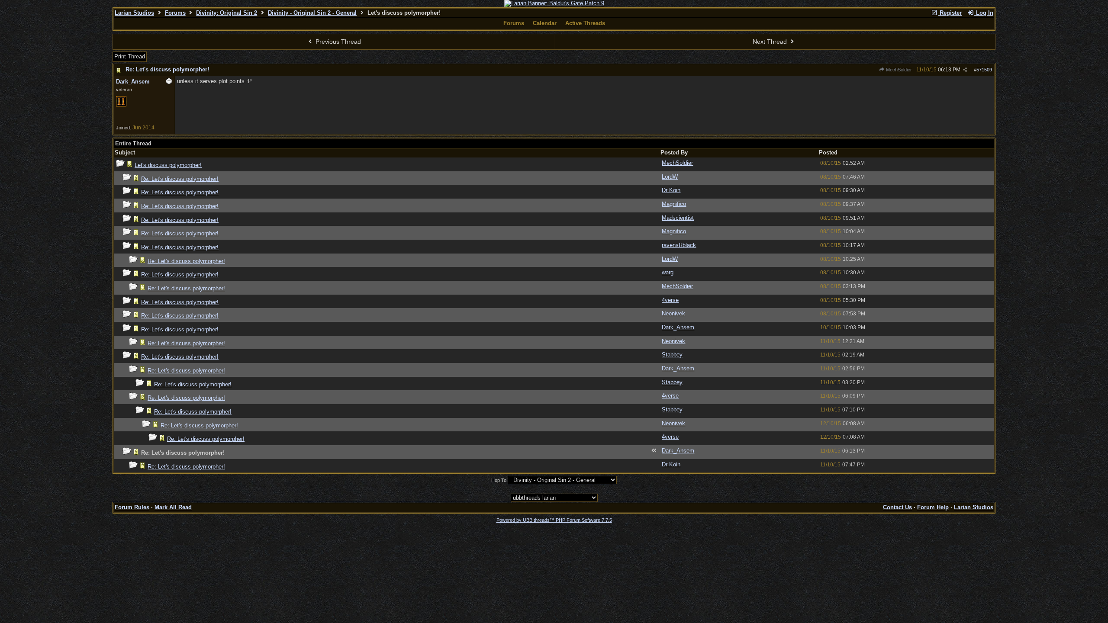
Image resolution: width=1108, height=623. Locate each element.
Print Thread (129, 56)
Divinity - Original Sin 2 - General (312, 13)
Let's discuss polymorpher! (168, 165)
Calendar (545, 23)
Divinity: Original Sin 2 (226, 13)
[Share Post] (965, 69)
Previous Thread (337, 41)
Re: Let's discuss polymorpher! (167, 69)
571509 (984, 69)
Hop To (498, 480)
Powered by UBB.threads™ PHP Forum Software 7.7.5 (554, 520)
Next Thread (771, 41)
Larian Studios (134, 13)
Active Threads (585, 23)
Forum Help (933, 507)
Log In (983, 13)
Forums (175, 13)
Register (950, 13)
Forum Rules (132, 507)
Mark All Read (173, 507)
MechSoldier (898, 69)
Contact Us (897, 507)
